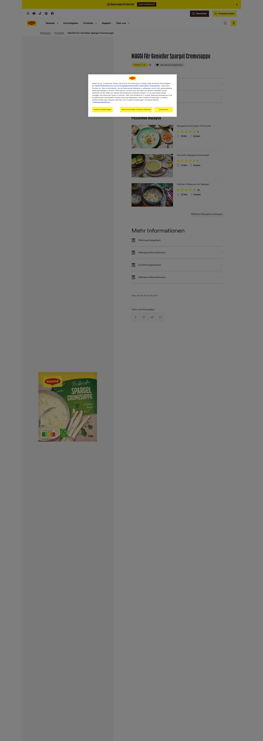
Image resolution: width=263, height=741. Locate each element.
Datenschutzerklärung (101, 102)
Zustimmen (163, 109)
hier (102, 100)
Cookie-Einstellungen (102, 109)
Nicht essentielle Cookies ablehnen (136, 109)
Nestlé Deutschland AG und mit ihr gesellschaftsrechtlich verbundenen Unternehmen (127, 86)
